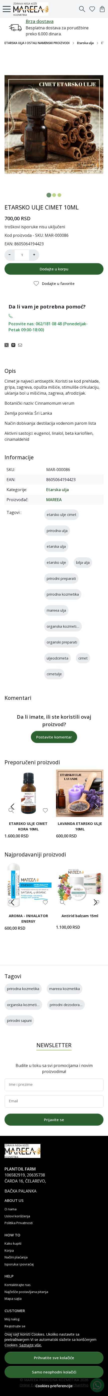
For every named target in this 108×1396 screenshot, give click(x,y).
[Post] (8, 345)
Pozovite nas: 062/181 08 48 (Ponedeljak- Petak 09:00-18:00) (48, 327)
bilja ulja (83, 562)
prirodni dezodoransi (67, 1004)
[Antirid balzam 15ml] (79, 885)
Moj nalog (12, 1319)
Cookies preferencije (54, 1385)
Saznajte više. (30, 1345)
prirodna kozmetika (63, 594)
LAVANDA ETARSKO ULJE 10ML (80, 826)
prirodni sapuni (19, 1020)
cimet (83, 658)
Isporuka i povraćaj (19, 1264)
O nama (11, 1209)
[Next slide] (95, 807)
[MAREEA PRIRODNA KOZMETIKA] (32, 9)
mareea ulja (56, 610)
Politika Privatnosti (19, 1223)
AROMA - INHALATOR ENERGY (28, 918)
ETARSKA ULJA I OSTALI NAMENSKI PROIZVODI (37, 43)
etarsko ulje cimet (61, 514)
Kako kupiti (13, 1243)
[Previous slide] (13, 807)
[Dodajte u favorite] (45, 810)
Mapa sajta (13, 1298)
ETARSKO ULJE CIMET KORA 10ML (28, 826)
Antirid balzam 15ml (80, 915)
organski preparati (62, 642)
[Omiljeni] (92, 9)
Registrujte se (15, 1326)
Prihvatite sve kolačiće (54, 1357)
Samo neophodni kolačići (54, 1371)
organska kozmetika (63, 626)
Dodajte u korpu (54, 268)
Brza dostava (39, 21)
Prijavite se (54, 1119)
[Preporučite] (21, 345)
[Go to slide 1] (48, 195)
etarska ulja (56, 546)
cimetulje (54, 674)
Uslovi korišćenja (17, 1216)
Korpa (9, 1250)
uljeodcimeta (57, 658)
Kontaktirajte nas (18, 1284)
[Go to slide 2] (54, 195)
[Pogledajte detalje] (11, 810)
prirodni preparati (61, 578)
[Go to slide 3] (59, 195)
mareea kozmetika (64, 988)
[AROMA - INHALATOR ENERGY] (28, 885)
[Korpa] (102, 9)
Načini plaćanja (16, 1257)
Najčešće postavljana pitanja (26, 1292)
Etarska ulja (85, 43)
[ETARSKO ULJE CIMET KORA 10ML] (28, 793)
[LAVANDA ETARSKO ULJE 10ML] (79, 793)
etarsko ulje (56, 562)
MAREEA (54, 499)
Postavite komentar (54, 736)
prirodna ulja (57, 530)
